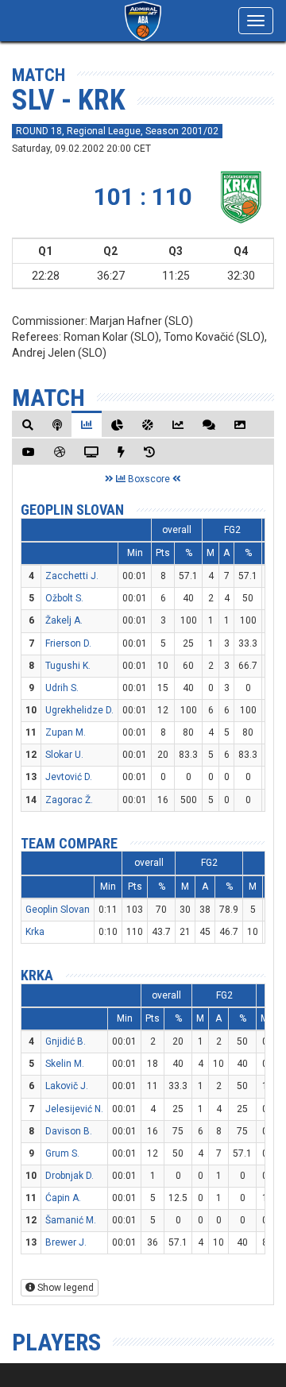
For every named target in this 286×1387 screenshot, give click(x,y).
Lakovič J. (66, 1085)
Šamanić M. (70, 1220)
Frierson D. (68, 643)
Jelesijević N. (74, 1109)
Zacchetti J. (72, 575)
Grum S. (62, 1153)
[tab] (28, 425)
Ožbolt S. (64, 598)
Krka (34, 931)
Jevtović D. (68, 776)
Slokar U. (64, 754)
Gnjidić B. (65, 1041)
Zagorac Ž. (69, 800)
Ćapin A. (63, 1197)
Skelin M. (64, 1063)
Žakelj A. (64, 620)
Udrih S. (62, 688)
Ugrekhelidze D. (79, 710)
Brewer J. (66, 1242)
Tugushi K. (68, 665)
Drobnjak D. (69, 1175)
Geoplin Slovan (72, 509)
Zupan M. (65, 732)
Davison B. (68, 1131)
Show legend (64, 1287)
